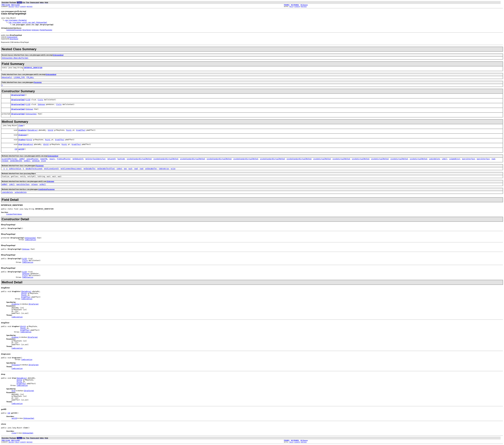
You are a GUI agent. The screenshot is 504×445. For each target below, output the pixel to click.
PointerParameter (46, 30)
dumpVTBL (44, 159)
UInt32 (50, 130)
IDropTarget (26, 30)
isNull (444, 159)
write (43, 161)
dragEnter (22, 130)
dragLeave (22, 135)
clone (20, 125)
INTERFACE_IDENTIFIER (33, 68)
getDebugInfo (77, 159)
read (493, 159)
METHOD (29, 6)
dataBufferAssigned (34, 169)
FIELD (17, 6)
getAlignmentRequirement (71, 169)
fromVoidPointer (64, 159)
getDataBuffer (89, 169)
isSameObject (454, 159)
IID (16, 149)
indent (119, 169)
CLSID (28, 100)
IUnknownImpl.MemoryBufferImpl (15, 58)
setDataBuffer (151, 169)
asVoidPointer (32, 159)
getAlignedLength (51, 169)
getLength (111, 159)
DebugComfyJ (7, 77)
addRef (22, 159)
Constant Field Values (14, 214)
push (130, 169)
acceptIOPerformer (9, 159)
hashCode (121, 159)
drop (20, 144)
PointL (69, 130)
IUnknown (35, 30)
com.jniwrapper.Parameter (16, 20)
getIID (21, 149)
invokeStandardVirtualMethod (139, 159)
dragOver (22, 140)
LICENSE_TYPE (19, 77)
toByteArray (164, 169)
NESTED (11, 6)
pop (125, 169)
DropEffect (80, 130)
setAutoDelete (16, 161)
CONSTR (23, 6)
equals (52, 159)
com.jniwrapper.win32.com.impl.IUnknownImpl (28, 22)
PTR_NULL (30, 77)
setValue (35, 161)
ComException (30, 240)
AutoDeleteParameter (14, 30)
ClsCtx (40, 100)
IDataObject (33, 130)
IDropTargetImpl (18, 95)
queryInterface (468, 159)
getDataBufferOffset (106, 169)
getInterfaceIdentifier (95, 159)
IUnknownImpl (12, 37)
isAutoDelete (434, 159)
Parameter (38, 82)
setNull (27, 161)
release (5, 161)
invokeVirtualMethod (322, 159)
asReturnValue (15, 169)
